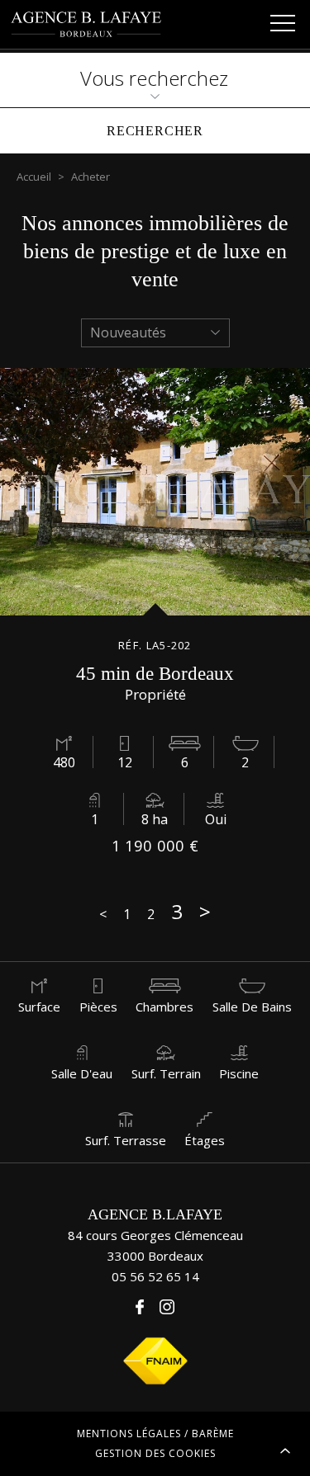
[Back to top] (285, 1451)
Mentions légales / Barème (155, 1433)
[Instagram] (167, 1306)
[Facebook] (140, 1306)
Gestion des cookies (155, 1453)
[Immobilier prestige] (87, 24)
